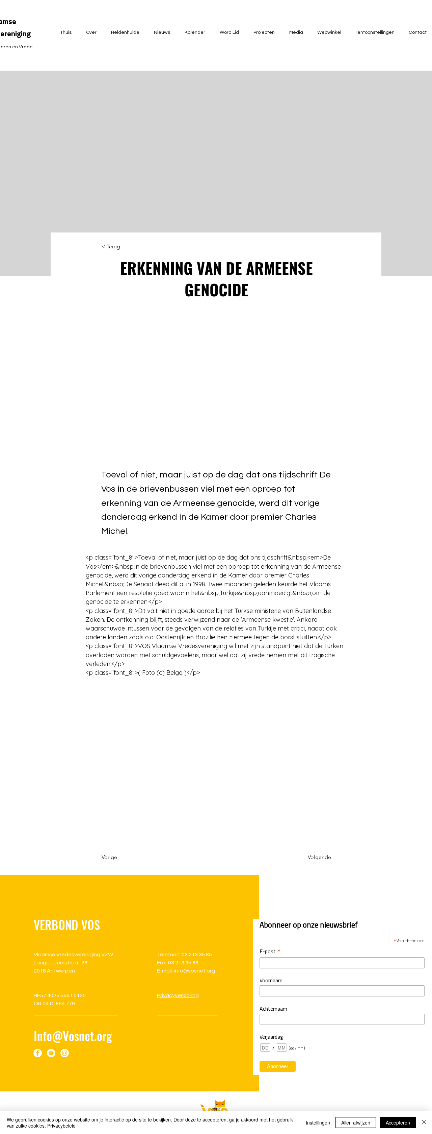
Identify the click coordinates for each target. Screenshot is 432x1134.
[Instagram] (64, 1053)
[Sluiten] (424, 1122)
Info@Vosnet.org (73, 1035)
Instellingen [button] (318, 1122)
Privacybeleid (61, 1125)
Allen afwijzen (355, 1122)
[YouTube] (51, 1053)
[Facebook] (37, 1053)
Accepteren (398, 1122)
